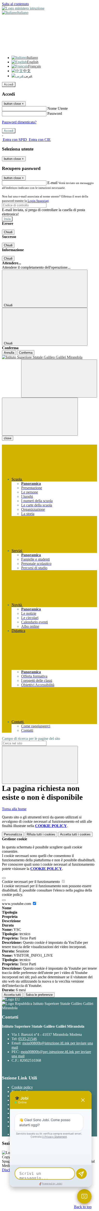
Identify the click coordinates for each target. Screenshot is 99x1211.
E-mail (52, 183)
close (7, 438)
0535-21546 (27, 1039)
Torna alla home (14, 809)
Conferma (25, 352)
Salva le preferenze (39, 995)
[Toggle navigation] (40, 417)
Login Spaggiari (38, 201)
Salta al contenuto (15, 4)
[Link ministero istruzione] (23, 8)
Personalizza (13, 834)
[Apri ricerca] (59, 378)
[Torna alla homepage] (49, 357)
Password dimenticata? (19, 122)
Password (54, 113)
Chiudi (8, 232)
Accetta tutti (75, 834)
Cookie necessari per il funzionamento (31, 882)
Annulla (9, 352)
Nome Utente (57, 108)
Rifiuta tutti (41, 834)
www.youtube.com (17, 904)
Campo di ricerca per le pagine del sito (31, 738)
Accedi (8, 84)
